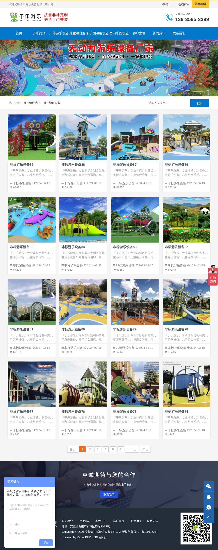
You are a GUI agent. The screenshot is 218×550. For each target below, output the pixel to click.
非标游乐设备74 (176, 411)
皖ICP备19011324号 (146, 531)
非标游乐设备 (22, 183)
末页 (145, 449)
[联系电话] (209, 507)
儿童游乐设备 (52, 102)
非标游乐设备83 (124, 247)
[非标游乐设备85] (32, 241)
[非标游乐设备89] (32, 159)
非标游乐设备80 (73, 329)
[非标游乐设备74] (187, 406)
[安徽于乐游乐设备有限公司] (38, 17)
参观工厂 (167, 4)
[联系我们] (209, 496)
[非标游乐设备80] (83, 324)
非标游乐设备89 (21, 164)
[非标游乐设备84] (83, 241)
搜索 (199, 103)
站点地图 (200, 4)
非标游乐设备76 (73, 411)
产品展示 (85, 521)
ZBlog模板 (99, 537)
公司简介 (67, 521)
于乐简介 (39, 33)
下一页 (132, 449)
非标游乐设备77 (21, 411)
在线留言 (183, 4)
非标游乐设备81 (21, 329)
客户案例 (139, 33)
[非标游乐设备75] (135, 406)
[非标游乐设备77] (32, 406)
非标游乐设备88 (73, 164)
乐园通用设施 (99, 33)
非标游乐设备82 (176, 247)
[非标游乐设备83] (135, 241)
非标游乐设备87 (124, 164)
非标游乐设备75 (124, 411)
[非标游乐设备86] (187, 159)
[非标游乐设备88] (83, 159)
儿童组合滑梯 (79, 33)
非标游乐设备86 (176, 164)
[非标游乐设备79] (135, 324)
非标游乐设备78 (176, 329)
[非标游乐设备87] (135, 159)
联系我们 (179, 33)
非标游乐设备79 (124, 329)
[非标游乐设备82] (187, 241)
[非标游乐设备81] (32, 324)
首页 (19, 33)
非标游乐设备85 (21, 247)
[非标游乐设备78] (187, 324)
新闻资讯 (159, 33)
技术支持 (152, 521)
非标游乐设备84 (73, 247)
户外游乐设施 (59, 33)
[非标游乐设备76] (83, 406)
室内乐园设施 (119, 33)
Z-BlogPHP (84, 537)
